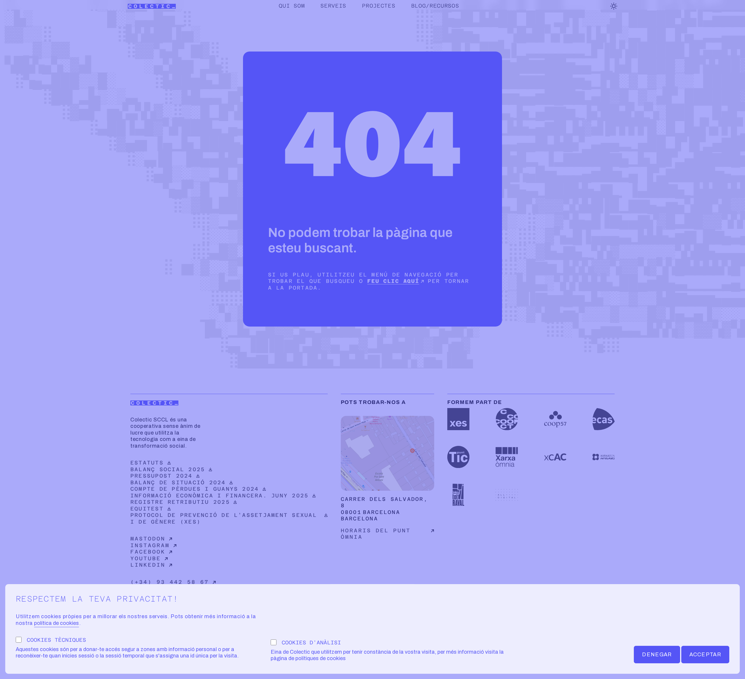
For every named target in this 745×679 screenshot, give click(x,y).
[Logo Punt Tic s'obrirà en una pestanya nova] (458, 457)
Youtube (145, 558)
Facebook (147, 552)
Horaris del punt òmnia (376, 533)
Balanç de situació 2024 (178, 482)
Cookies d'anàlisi (311, 642)
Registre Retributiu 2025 (180, 502)
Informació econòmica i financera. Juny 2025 (219, 495)
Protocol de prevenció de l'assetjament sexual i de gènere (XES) (223, 518)
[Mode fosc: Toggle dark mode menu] (613, 6)
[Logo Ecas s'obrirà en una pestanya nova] (604, 419)
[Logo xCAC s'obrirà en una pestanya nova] (555, 457)
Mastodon (147, 539)
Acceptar (705, 654)
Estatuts (178, 463)
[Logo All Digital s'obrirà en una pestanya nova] (507, 495)
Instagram (150, 545)
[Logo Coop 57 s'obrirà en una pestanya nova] (555, 419)
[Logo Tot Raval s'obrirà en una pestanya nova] (458, 495)
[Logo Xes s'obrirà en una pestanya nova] (458, 419)
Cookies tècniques (56, 640)
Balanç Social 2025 (178, 469)
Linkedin (147, 565)
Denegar (657, 654)
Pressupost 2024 (178, 476)
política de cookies (56, 623)
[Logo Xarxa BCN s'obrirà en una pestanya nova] (604, 457)
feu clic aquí (393, 281)
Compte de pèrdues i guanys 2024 (194, 489)
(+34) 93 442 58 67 (169, 582)
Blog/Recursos (435, 6)
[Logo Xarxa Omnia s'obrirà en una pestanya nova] (507, 457)
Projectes (378, 6)
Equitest (178, 509)
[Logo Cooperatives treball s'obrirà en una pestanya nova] (507, 419)
